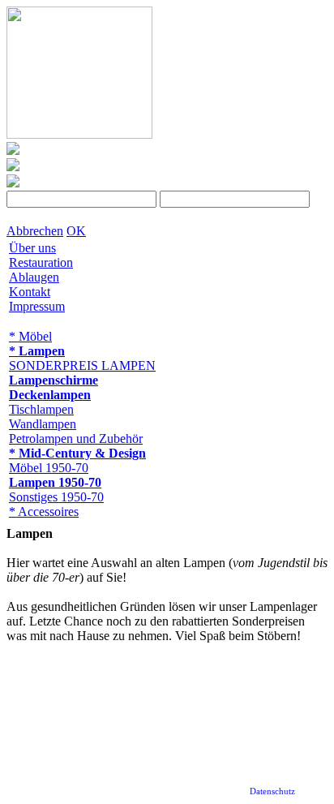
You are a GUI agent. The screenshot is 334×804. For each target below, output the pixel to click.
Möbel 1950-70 (48, 468)
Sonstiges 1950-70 (56, 497)
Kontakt (29, 292)
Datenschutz (272, 791)
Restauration (41, 262)
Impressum (37, 306)
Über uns (32, 248)
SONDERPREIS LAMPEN (82, 365)
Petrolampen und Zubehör (76, 438)
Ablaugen (34, 277)
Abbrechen (34, 231)
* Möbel (30, 336)
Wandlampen (42, 424)
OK (76, 231)
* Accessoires (44, 511)
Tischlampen (41, 409)
